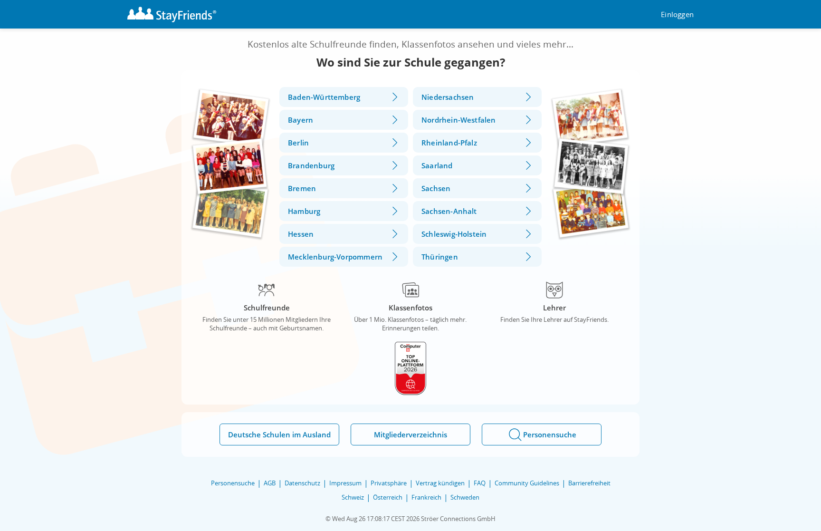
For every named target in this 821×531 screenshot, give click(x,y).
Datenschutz (302, 483)
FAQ (480, 483)
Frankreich (426, 497)
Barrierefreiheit (589, 483)
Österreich (387, 497)
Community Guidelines (527, 483)
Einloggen (677, 14)
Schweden (464, 497)
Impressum (345, 483)
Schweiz (353, 497)
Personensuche (233, 483)
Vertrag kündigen (440, 483)
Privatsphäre (389, 483)
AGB (270, 483)
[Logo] (171, 14)
